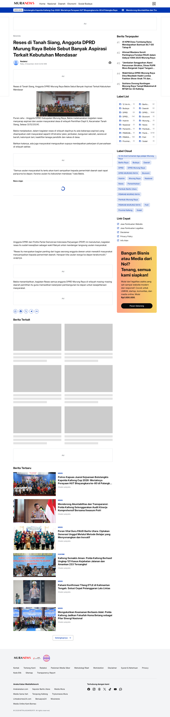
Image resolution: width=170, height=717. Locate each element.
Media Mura (59, 689)
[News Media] (46, 658)
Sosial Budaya (85, 3)
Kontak (16, 668)
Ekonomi (71, 3)
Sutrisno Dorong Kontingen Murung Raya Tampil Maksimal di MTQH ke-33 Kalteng (139, 86)
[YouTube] (115, 689)
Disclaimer (112, 668)
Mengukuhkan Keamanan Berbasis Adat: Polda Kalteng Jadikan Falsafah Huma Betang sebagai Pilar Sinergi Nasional (85, 615)
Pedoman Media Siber (60, 668)
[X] (26, 311)
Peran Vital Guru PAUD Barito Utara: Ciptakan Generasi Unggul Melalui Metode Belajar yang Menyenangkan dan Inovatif (84, 534)
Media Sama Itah (20, 694)
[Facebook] (21, 311)
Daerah (61, 3)
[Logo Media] (22, 658)
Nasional (51, 3)
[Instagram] (94, 689)
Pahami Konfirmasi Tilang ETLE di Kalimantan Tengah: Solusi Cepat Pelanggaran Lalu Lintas (84, 587)
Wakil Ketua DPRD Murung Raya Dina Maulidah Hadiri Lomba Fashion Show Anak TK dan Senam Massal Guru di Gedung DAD (138, 76)
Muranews (55, 699)
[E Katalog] (37, 658)
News (60, 473)
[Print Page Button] (110, 62)
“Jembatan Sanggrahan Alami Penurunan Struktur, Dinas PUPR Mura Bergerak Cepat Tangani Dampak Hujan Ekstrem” (138, 65)
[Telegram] (31, 311)
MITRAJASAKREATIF (27, 710)
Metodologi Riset (81, 668)
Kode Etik (17, 673)
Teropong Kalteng (40, 694)
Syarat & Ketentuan (129, 668)
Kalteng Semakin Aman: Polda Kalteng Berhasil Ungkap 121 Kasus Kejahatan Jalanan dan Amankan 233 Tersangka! (85, 561)
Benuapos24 (40, 699)
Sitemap (29, 673)
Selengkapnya (61, 638)
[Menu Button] (154, 3)
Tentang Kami (29, 668)
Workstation (98, 668)
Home (42, 3)
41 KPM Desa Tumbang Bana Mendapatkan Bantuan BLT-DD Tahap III (138, 45)
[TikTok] (110, 689)
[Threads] (99, 689)
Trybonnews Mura (60, 694)
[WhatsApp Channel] (120, 689)
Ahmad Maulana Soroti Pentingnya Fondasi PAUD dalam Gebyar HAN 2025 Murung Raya (139, 55)
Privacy (145, 668)
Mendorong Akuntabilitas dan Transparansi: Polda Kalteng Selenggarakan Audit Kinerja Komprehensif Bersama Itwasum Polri (83, 507)
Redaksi (43, 668)
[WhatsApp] (15, 311)
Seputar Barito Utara (41, 689)
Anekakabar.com (20, 689)
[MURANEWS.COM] (24, 4)
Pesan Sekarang (137, 306)
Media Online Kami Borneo (24, 704)
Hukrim (61, 554)
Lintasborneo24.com (22, 699)
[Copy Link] (37, 311)
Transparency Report (46, 673)
